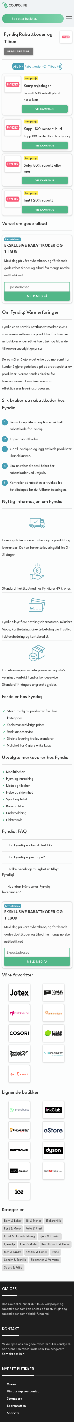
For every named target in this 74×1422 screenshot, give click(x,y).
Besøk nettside (18, 51)
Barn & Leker (12, 1221)
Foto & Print (34, 1228)
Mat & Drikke (12, 1252)
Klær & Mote (28, 1244)
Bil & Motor (33, 1221)
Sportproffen (16, 1406)
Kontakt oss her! (13, 1354)
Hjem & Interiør (50, 1236)
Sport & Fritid (13, 1267)
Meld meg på (37, 296)
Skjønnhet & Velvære (45, 1260)
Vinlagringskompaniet (22, 1391)
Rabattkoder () (35, 66)
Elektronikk (53, 1221)
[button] (69, 19)
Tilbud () (54, 66)
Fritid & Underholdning (19, 1236)
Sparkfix (12, 1413)
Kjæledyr (9, 1244)
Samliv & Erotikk (15, 1260)
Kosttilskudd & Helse (55, 1244)
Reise (55, 1252)
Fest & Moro (12, 1228)
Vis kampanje (44, 109)
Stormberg (14, 1398)
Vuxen (11, 1384)
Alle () (18, 66)
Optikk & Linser (36, 1252)
